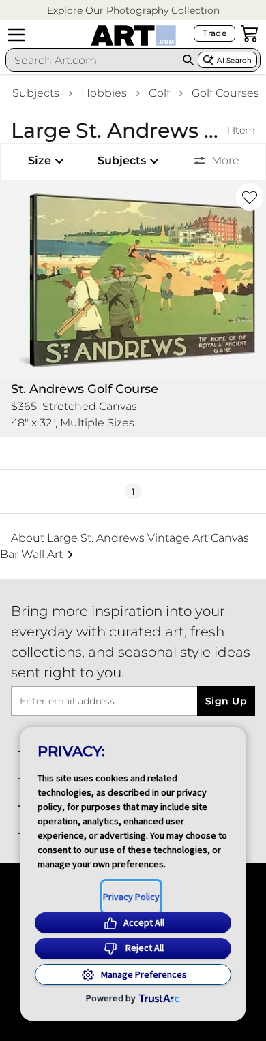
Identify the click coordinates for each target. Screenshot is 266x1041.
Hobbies (104, 93)
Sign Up (226, 701)
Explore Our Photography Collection (133, 10)
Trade (214, 33)
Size (39, 160)
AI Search (234, 60)
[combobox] (92, 60)
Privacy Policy (131, 896)
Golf (159, 93)
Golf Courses (225, 93)
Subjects (35, 93)
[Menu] (16, 35)
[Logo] (133, 35)
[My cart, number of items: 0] (250, 33)
